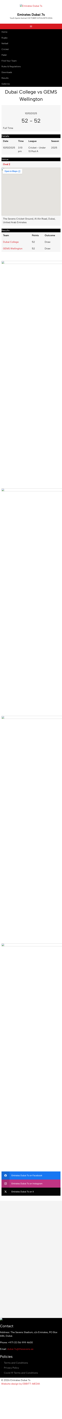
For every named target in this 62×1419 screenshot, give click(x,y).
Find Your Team (9, 61)
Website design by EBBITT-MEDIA (20, 1383)
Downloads (7, 72)
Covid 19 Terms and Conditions (21, 1372)
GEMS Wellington (12, 248)
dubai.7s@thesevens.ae (20, 1349)
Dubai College (11, 242)
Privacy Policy (11, 1367)
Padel (4, 55)
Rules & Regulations (11, 66)
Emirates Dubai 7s (31, 15)
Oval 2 (6, 164)
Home (4, 32)
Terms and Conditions (16, 1362)
